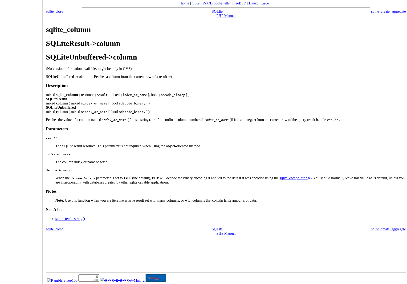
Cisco (264, 3)
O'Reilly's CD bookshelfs (211, 3)
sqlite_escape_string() (296, 178)
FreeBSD (239, 3)
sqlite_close (54, 11)
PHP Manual (226, 16)
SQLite (217, 11)
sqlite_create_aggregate (388, 11)
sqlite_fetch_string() (70, 219)
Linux (253, 3)
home (185, 3)
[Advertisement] (21, 140)
